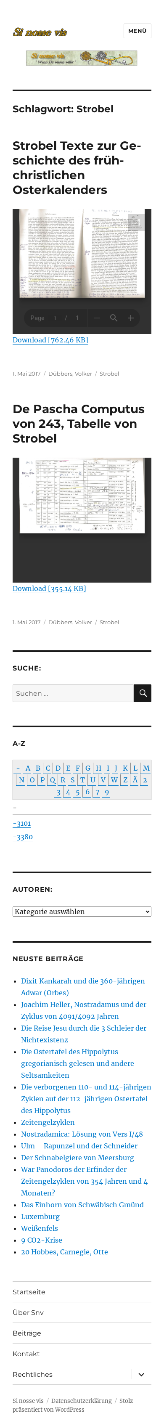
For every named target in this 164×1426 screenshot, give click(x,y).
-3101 (22, 823)
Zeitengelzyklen (48, 1122)
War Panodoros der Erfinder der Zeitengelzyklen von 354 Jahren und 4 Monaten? (84, 1181)
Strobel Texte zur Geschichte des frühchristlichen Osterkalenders (77, 167)
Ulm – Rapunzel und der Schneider (79, 1146)
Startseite (29, 1292)
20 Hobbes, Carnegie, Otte (64, 1252)
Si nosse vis (28, 1401)
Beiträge (27, 1333)
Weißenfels (39, 1228)
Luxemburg (40, 1216)
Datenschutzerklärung (81, 1401)
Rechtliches (33, 1374)
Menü (137, 30)
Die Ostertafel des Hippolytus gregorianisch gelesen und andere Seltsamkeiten (77, 1063)
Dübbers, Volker (70, 373)
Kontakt (26, 1354)
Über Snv (28, 1313)
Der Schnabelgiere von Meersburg (77, 1157)
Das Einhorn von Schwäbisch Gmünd (82, 1205)
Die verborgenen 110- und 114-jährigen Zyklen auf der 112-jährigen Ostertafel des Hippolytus (86, 1099)
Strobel (109, 373)
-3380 (23, 836)
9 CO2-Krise (41, 1240)
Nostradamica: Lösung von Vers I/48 (82, 1134)
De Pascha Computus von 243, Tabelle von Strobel (79, 423)
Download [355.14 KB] (49, 588)
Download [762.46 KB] (50, 340)
